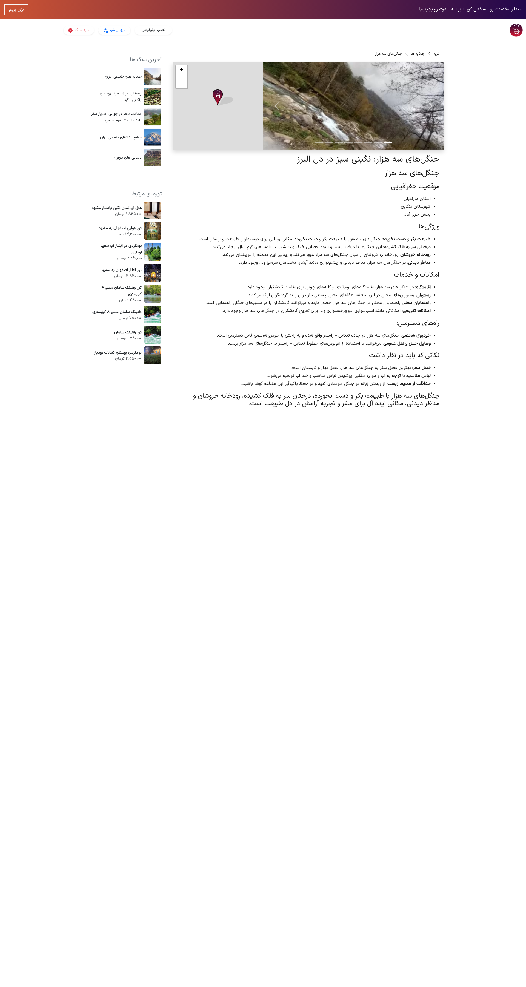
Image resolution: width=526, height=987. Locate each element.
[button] (223, 98)
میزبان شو (117, 30)
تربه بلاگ (81, 30)
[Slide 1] (388, 142)
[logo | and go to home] (438, 30)
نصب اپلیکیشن (153, 30)
